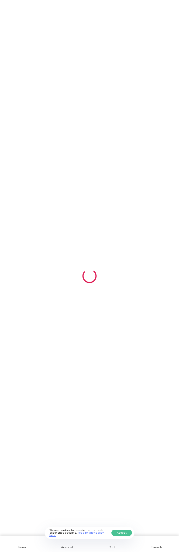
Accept (122, 532)
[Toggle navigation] (146, 10)
